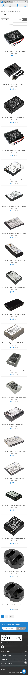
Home (3, 11)
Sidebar (6, 19)
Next (11, 616)
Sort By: (10, 24)
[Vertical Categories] (2, 2)
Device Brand (11, 11)
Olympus (19, 11)
